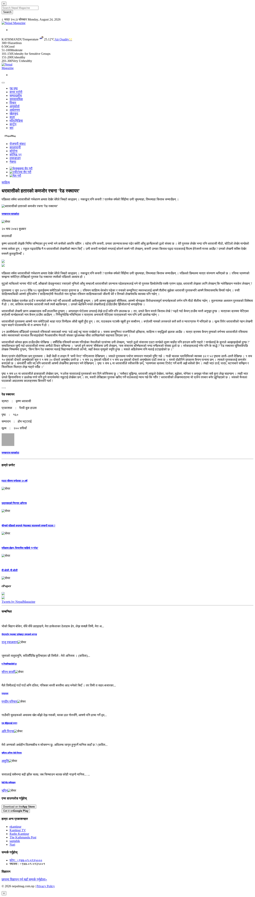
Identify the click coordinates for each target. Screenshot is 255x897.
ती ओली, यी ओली (10, 570)
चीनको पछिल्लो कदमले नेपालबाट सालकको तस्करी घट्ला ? (28, 525)
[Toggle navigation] (3, 82)
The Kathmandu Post (23, 837)
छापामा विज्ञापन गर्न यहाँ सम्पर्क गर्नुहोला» (24, 879)
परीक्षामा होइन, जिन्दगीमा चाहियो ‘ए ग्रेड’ (20, 547)
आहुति (5, 761)
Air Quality (63, 39)
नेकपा (13, 161)
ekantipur (15, 826)
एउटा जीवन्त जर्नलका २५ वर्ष (14, 480)
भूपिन (5, 790)
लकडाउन (15, 158)
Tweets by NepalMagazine (18, 601)
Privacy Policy (45, 886)
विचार (13, 102)
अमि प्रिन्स (8, 731)
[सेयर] (6, 222)
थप (11, 127)
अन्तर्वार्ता (15, 106)
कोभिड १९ (16, 154)
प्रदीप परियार (9, 701)
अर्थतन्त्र (15, 110)
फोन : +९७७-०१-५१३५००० (26, 860)
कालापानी (15, 147)
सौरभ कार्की (8, 671)
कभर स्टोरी (16, 92)
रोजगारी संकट (18, 143)
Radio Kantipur (19, 833)
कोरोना (14, 151)
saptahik (15, 841)
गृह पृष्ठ (14, 88)
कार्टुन (13, 124)
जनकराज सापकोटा (10, 213)
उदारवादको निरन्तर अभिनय (14, 503)
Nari (12, 844)
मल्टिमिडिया (16, 120)
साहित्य (6, 182)
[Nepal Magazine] (14, 23)
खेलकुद (14, 113)
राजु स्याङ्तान (10, 642)
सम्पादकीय (16, 95)
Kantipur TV (18, 830)
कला (12, 117)
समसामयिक (16, 99)
